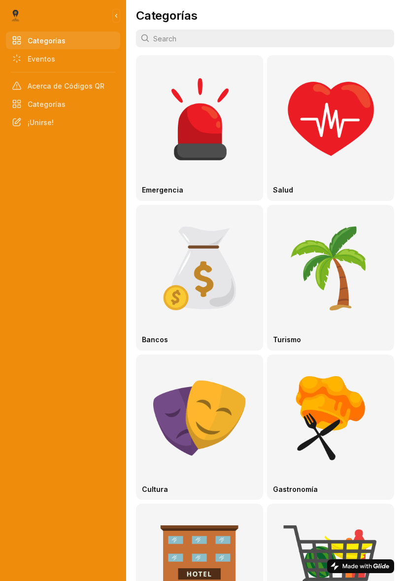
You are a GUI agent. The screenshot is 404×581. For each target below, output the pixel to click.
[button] (199, 128)
